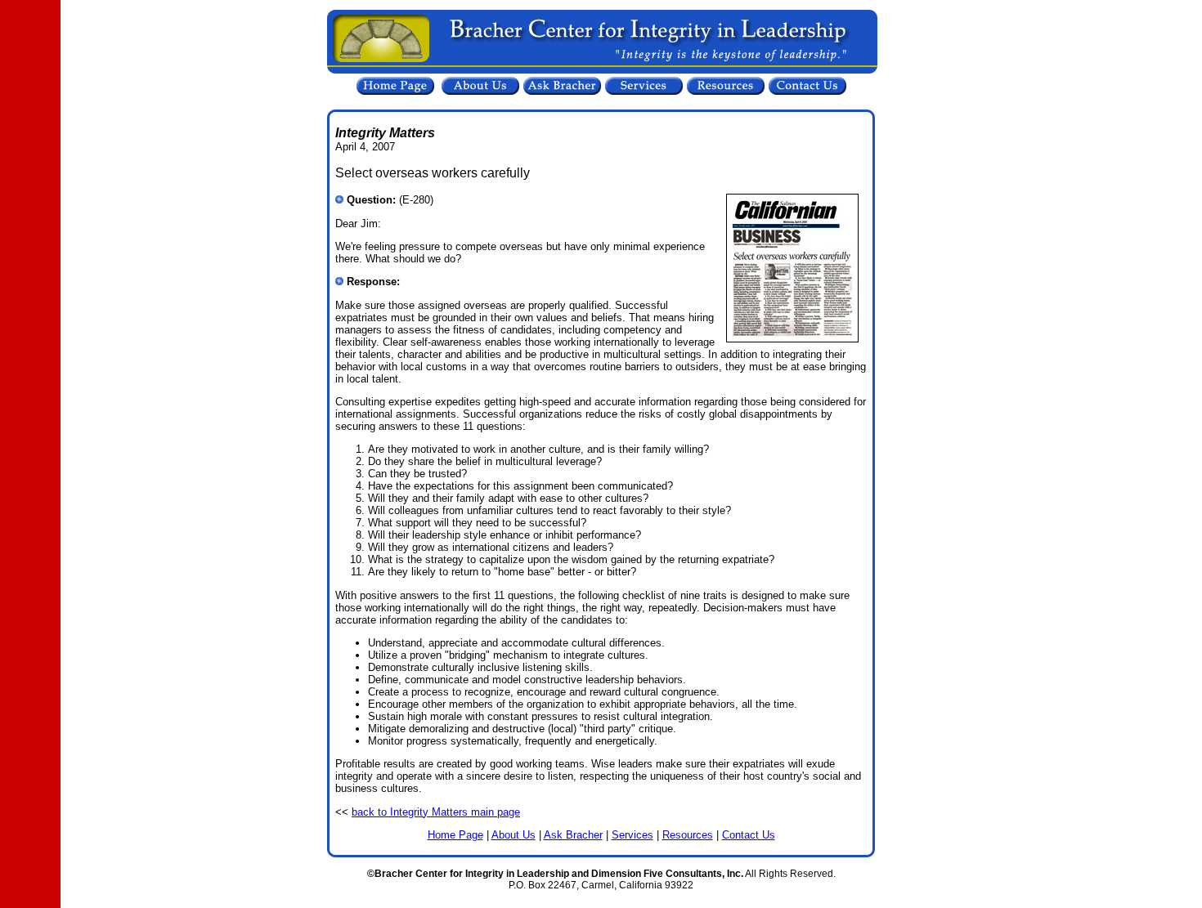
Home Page (455, 835)
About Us (513, 835)
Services (632, 835)
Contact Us (748, 835)
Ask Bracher (573, 835)
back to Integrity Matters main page (436, 812)
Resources (687, 835)
